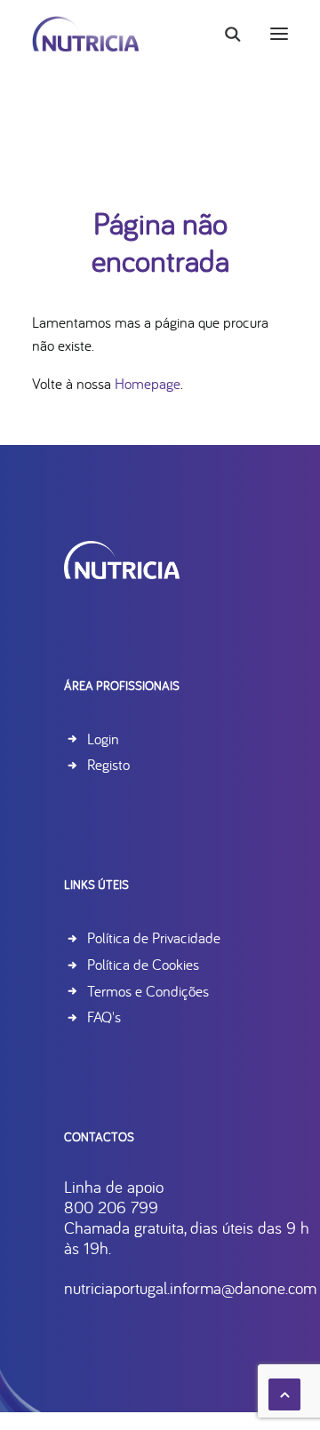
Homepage (147, 383)
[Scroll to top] (284, 1392)
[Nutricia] (86, 34)
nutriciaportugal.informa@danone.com (190, 1288)
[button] (279, 34)
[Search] (225, 34)
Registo (108, 764)
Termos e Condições (148, 990)
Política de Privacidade (153, 937)
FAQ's (104, 1016)
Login (103, 738)
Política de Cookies (143, 964)
